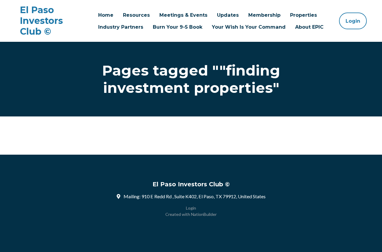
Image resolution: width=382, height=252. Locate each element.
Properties (303, 15)
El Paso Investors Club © (41, 21)
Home (105, 15)
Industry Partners (120, 27)
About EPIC (309, 27)
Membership (264, 15)
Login (353, 21)
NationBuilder (204, 214)
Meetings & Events (183, 15)
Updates (228, 15)
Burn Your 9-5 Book (177, 27)
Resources (136, 15)
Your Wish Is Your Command (249, 27)
